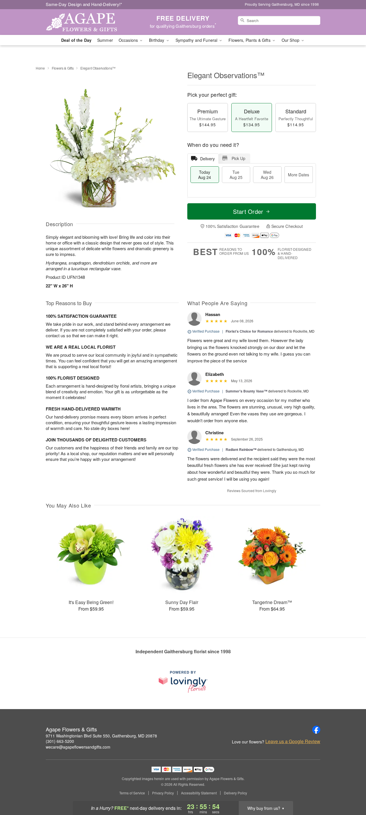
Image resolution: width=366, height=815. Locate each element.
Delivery (207, 158)
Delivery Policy (235, 793)
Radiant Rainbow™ (241, 449)
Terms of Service (132, 793)
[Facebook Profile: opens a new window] (316, 730)
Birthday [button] (157, 40)
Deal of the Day (76, 40)
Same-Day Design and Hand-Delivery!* (84, 4)
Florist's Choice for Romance (249, 331)
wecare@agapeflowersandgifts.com (78, 747)
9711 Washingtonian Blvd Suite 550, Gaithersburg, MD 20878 (101, 736)
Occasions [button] (129, 40)
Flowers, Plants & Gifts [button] (249, 40)
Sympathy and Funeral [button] (197, 40)
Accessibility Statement (199, 793)
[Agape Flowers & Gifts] (87, 22)
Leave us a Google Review (292, 741)
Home (40, 68)
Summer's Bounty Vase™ (246, 391)
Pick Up (238, 158)
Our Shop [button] (291, 40)
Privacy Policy (163, 793)
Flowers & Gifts (63, 68)
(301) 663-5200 (60, 741)
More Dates (298, 174)
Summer (105, 40)
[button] (351, 791)
